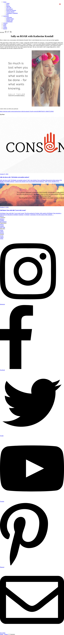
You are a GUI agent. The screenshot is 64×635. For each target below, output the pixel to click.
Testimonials (9, 21)
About (4, 2)
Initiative (2, 219)
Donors (2, 224)
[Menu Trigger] (60, 4)
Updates (2, 220)
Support (5, 28)
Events (1, 235)
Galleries (5, 23)
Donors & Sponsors (11, 10)
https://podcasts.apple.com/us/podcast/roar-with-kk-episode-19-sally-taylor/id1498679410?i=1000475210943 (27, 111)
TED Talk (8, 7)
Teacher (2, 233)
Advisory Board (10, 11)
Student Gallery (10, 18)
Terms (1, 634)
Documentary (9, 9)
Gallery (2, 231)
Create (4, 24)
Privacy (6, 634)
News (7, 4)
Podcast (8, 6)
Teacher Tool (9, 20)
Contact (5, 27)
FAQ (7, 14)
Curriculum (6, 16)
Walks (4, 25)
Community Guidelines (12, 13)
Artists (1, 238)
